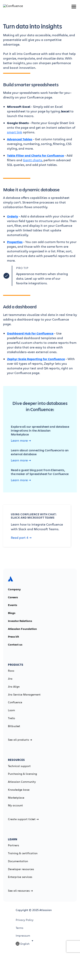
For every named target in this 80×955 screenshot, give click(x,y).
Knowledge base (19, 789)
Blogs (11, 613)
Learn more (19, 440)
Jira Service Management (24, 694)
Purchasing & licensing (22, 773)
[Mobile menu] (73, 6)
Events (12, 605)
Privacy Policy (24, 919)
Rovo (11, 670)
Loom (11, 710)
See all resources (19, 890)
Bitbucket (14, 726)
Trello (11, 718)
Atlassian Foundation (22, 628)
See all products (18, 739)
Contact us (15, 644)
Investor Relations (20, 620)
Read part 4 (19, 537)
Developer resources (21, 869)
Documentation (18, 861)
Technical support (19, 766)
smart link (14, 132)
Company (14, 589)
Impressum (23, 935)
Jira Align (14, 686)
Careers (13, 597)
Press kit (13, 636)
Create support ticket (22, 819)
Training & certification (22, 853)
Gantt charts (32, 160)
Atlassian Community (22, 781)
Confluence (15, 702)
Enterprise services (20, 876)
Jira (10, 678)
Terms (19, 927)
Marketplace (16, 797)
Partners (13, 845)
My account (15, 805)
